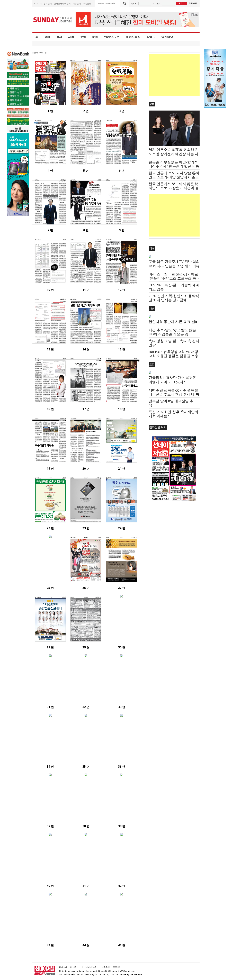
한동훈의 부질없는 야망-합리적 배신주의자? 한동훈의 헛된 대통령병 (174, 166)
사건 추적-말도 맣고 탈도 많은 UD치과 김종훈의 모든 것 (172, 332)
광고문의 (48, 3)
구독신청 (87, 3)
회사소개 (37, 3)
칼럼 (150, 37)
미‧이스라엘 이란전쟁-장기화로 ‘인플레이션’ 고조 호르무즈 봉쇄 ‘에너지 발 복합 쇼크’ (174, 278)
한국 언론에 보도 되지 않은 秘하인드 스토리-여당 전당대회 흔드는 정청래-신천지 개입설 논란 (174, 177)
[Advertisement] (174, 75)
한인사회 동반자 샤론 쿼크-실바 (174, 322)
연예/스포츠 (112, 37)
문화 (95, 37)
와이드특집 (133, 37)
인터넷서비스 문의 (62, 3)
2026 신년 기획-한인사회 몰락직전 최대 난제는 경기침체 (174, 298)
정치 (47, 37)
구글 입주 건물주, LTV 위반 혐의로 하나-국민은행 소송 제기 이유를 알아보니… (174, 266)
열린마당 (167, 37)
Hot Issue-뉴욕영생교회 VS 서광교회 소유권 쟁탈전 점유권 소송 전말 (173, 356)
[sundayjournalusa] (53, 19)
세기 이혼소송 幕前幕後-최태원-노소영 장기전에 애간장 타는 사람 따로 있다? (174, 154)
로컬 (83, 37)
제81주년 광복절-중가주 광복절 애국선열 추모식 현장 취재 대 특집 (174, 394)
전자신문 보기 (157, 427)
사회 (71, 37)
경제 (59, 37)
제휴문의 (77, 3)
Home (35, 52)
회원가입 (193, 3)
